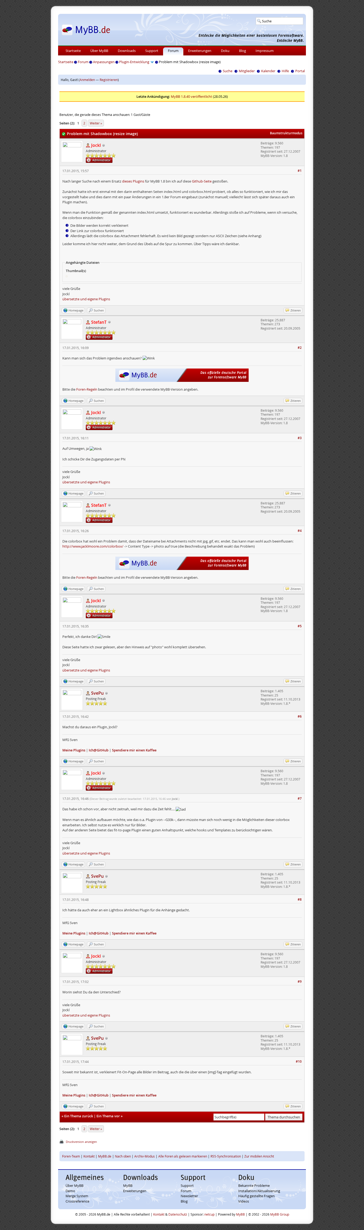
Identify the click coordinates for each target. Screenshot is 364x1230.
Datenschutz (177, 1214)
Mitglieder (247, 70)
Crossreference (77, 1201)
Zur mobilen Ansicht (259, 1156)
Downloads (127, 50)
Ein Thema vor (108, 1116)
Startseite (73, 50)
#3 (300, 438)
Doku (225, 50)
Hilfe (285, 70)
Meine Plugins (73, 750)
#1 (300, 170)
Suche (227, 70)
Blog (242, 50)
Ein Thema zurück (78, 1116)
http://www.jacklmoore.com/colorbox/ (92, 546)
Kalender (268, 70)
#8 (300, 899)
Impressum (265, 50)
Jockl (175, 799)
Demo (70, 1190)
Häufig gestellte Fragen (256, 1195)
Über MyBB (99, 50)
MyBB (127, 1185)
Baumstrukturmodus (286, 133)
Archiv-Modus (144, 1156)
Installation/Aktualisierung (259, 1190)
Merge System (77, 1195)
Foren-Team (71, 1156)
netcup (209, 1214)
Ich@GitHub (98, 750)
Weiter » (96, 123)
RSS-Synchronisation (226, 1156)
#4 (300, 530)
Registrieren (109, 80)
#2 (300, 347)
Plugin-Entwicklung (134, 61)
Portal (300, 70)
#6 (300, 716)
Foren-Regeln (86, 389)
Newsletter (189, 1195)
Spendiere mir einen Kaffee (134, 750)
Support (151, 50)
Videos (243, 1201)
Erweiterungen (199, 50)
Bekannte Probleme (254, 1185)
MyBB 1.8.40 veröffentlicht (191, 96)
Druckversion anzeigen (81, 1142)
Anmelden (87, 80)
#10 (299, 1061)
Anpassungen (104, 61)
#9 (300, 981)
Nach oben (123, 1156)
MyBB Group (279, 1214)
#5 (300, 626)
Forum (173, 50)
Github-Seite (202, 181)
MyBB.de (104, 1156)
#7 (300, 798)
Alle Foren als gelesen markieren (182, 1156)
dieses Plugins (133, 181)
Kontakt (89, 1156)
